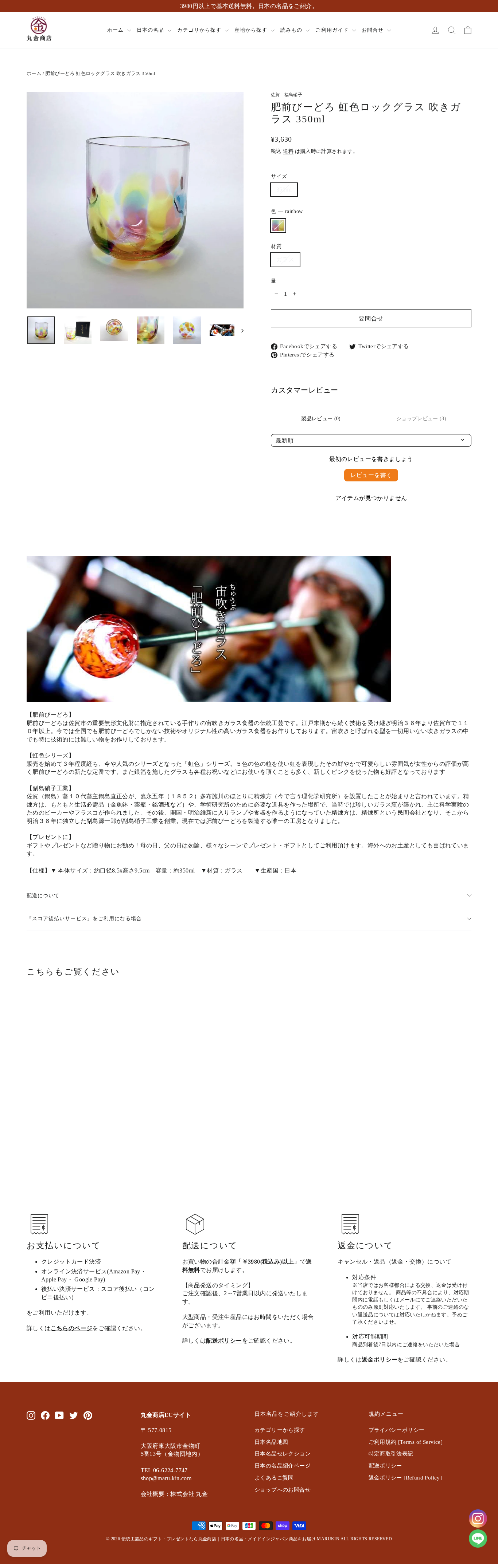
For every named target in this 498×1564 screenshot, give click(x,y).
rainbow (278, 225)
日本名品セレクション (282, 1454)
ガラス (285, 259)
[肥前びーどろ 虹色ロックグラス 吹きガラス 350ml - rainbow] (31, 1119)
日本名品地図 (271, 1442)
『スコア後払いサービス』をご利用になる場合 (84, 918)
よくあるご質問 (274, 1478)
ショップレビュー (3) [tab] (421, 418)
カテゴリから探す (200, 30)
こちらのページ (72, 1328)
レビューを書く (371, 475)
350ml (284, 189)
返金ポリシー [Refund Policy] (405, 1478)
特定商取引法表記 (391, 1454)
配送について (43, 895)
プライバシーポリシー (397, 1430)
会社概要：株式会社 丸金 (174, 1494)
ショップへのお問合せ (282, 1490)
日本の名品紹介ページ (282, 1466)
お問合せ (373, 30)
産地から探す (251, 30)
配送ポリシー (224, 1341)
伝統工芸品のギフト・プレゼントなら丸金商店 (168, 1538)
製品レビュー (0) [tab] (321, 418)
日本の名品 (151, 30)
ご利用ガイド (332, 30)
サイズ (279, 176)
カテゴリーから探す (279, 1430)
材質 (276, 246)
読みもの (292, 30)
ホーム (116, 30)
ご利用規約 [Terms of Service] (406, 1442)
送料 (288, 151)
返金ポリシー (379, 1359)
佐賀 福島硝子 (286, 94)
